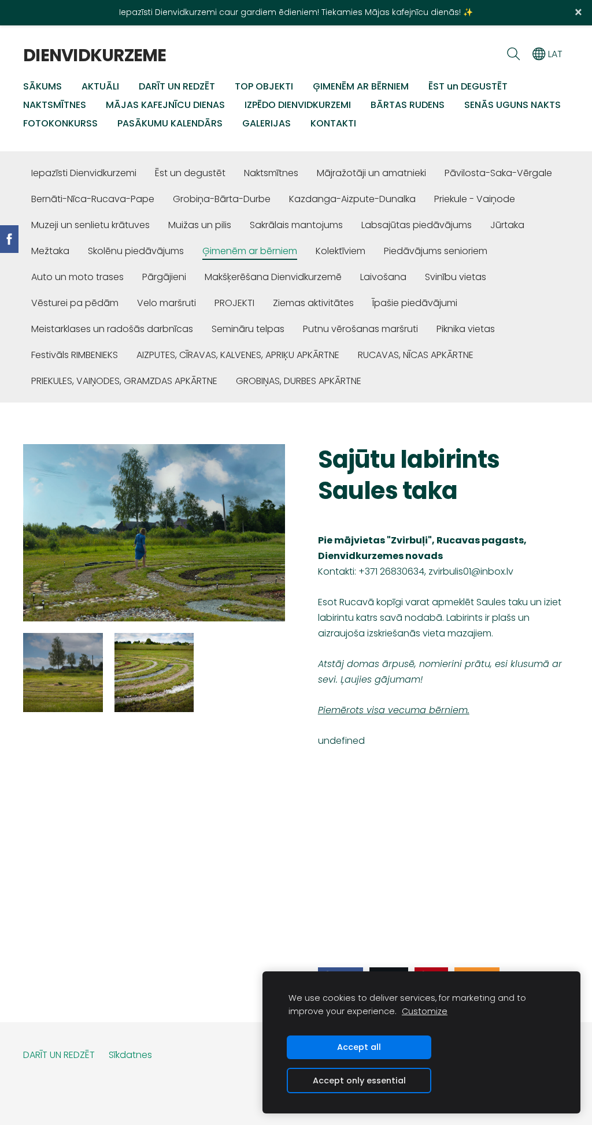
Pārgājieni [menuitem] (164, 277)
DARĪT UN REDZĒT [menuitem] (177, 86)
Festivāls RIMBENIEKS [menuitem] (74, 355)
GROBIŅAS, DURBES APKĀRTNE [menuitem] (298, 381)
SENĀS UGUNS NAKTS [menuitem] (512, 104)
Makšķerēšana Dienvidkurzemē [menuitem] (273, 277)
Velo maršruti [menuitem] (166, 303)
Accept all (359, 1047)
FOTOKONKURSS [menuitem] (60, 123)
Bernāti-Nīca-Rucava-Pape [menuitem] (92, 199)
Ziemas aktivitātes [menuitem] (313, 303)
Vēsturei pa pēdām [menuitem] (75, 303)
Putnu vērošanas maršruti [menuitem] (360, 329)
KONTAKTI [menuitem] (333, 123)
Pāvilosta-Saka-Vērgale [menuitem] (498, 173)
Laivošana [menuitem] (383, 277)
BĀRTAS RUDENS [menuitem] (408, 104)
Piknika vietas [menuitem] (465, 329)
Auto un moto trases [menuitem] (77, 277)
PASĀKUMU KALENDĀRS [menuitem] (170, 123)
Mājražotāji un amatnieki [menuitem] (371, 173)
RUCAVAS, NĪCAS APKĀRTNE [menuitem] (415, 355)
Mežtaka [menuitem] (50, 251)
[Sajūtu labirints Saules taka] (63, 673)
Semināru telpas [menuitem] (248, 329)
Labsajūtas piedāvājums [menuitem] (416, 225)
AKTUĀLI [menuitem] (100, 86)
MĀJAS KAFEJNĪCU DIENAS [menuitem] (165, 104)
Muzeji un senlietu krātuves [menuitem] (90, 225)
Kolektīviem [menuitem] (340, 251)
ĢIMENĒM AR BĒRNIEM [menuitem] (361, 86)
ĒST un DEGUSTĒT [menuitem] (468, 86)
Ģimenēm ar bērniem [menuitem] (249, 251)
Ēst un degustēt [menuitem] (190, 173)
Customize (424, 1011)
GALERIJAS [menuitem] (266, 123)
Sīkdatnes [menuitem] (130, 1054)
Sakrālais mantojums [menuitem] (296, 225)
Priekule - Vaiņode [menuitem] (474, 199)
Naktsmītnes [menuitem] (271, 173)
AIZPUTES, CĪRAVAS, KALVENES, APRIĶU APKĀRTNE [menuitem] (237, 355)
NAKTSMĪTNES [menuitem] (54, 104)
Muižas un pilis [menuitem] (199, 225)
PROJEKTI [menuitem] (234, 303)
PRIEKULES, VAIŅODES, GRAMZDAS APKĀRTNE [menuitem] (124, 381)
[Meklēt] (513, 54)
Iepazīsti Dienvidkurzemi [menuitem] (83, 173)
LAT (554, 54)
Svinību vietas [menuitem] (455, 277)
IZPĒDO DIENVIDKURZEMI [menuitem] (298, 104)
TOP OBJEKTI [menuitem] (264, 86)
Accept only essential (359, 1080)
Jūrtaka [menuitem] (507, 225)
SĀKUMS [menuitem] (42, 86)
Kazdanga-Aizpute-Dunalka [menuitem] (352, 199)
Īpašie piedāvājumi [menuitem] (414, 303)
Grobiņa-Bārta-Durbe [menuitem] (222, 199)
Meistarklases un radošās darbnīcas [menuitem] (112, 329)
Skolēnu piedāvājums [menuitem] (136, 251)
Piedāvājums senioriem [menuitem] (435, 251)
